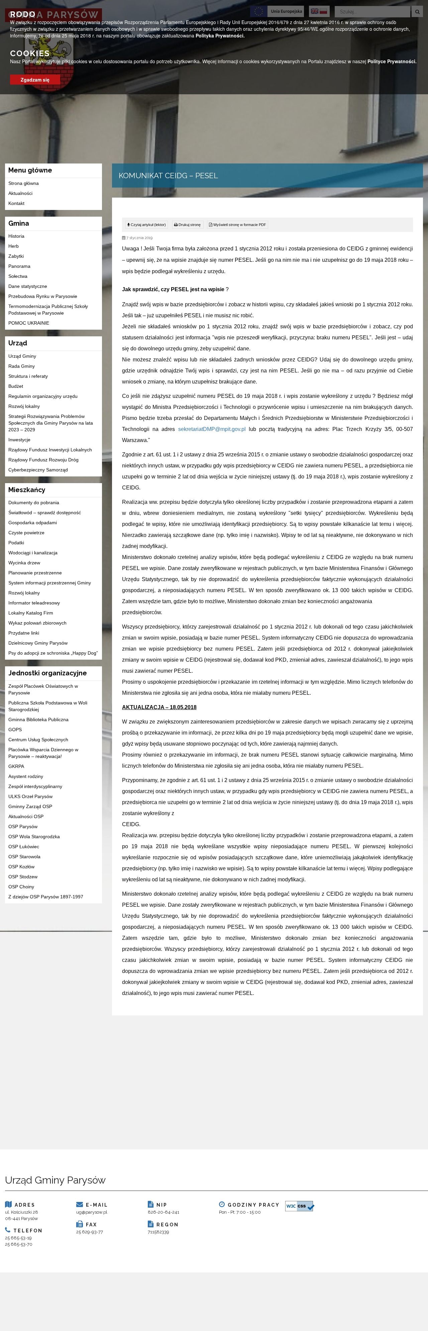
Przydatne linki (23, 633)
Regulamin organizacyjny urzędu (43, 396)
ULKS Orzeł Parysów (30, 796)
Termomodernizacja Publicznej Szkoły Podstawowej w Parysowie (48, 310)
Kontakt (16, 203)
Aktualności (20, 193)
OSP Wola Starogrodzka (34, 836)
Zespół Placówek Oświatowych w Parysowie (43, 689)
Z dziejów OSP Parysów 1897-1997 (45, 896)
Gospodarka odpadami (32, 522)
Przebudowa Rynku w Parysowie (42, 296)
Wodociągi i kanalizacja (33, 552)
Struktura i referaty (28, 376)
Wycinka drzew (24, 562)
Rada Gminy (21, 366)
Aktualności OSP (25, 816)
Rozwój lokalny (24, 406)
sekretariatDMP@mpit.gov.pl (212, 429)
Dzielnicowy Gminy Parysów (38, 643)
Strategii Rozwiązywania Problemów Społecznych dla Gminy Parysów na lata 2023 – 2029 (50, 423)
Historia (16, 236)
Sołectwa (17, 276)
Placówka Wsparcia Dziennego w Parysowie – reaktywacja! (43, 753)
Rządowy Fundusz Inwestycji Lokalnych (50, 449)
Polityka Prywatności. (220, 35)
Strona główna (23, 183)
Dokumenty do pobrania (33, 502)
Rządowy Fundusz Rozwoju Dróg (43, 459)
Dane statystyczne (27, 286)
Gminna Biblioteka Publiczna (38, 719)
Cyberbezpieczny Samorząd (38, 469)
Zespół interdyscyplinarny (35, 786)
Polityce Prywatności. (392, 61)
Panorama (19, 266)
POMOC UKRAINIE (28, 323)
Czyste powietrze (26, 532)
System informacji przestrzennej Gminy (49, 582)
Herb (13, 246)
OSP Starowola (24, 856)
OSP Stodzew (22, 876)
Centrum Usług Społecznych (38, 739)
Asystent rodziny (25, 776)
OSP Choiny (21, 886)
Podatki (16, 542)
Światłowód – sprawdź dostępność (44, 512)
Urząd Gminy (22, 356)
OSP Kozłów (21, 866)
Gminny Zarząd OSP (30, 806)
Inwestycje (19, 439)
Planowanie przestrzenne (35, 572)
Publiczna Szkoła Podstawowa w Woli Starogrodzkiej (47, 706)
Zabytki (16, 256)
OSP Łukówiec (23, 846)
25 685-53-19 (18, 1237)
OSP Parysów (22, 826)
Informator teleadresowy (34, 602)
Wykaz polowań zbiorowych (37, 623)
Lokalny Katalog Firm (30, 613)
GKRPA (16, 766)
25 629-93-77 (89, 1231)
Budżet (15, 386)
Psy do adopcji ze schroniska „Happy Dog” (53, 653)
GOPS (15, 729)
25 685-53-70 (18, 1244)
